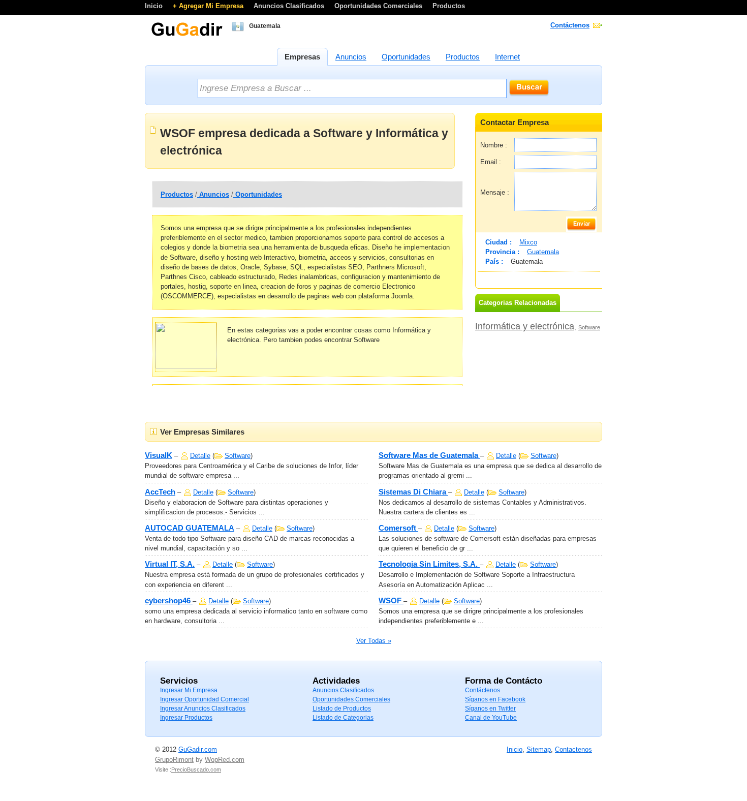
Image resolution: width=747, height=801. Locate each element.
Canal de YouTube (491, 717)
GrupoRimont (174, 759)
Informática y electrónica (524, 326)
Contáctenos (569, 25)
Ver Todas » (373, 640)
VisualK (158, 455)
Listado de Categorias (343, 717)
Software (589, 327)
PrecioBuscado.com (196, 769)
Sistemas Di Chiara (413, 491)
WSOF (391, 600)
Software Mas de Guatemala (429, 455)
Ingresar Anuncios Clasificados (202, 708)
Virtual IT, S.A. (170, 564)
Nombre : (493, 145)
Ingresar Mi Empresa (188, 690)
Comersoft (398, 527)
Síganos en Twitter (490, 708)
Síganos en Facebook (495, 699)
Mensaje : (494, 192)
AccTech (160, 491)
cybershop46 (169, 600)
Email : (490, 162)
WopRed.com (224, 759)
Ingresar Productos (186, 717)
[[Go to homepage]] (187, 35)
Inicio (155, 6)
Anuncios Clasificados (290, 6)
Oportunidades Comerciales (379, 6)
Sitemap (538, 749)
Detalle (200, 455)
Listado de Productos (342, 708)
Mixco (528, 242)
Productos (448, 6)
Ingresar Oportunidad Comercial (204, 699)
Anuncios (213, 194)
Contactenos (573, 749)
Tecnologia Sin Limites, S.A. (429, 564)
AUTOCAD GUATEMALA (189, 527)
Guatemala (543, 252)
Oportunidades (257, 194)
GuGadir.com (197, 749)
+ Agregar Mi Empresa (209, 6)
